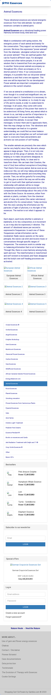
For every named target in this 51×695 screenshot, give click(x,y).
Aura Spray (9, 418)
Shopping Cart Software (15, 692)
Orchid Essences (12, 330)
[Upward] (44, 691)
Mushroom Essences (13, 349)
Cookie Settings (9, 676)
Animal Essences (12, 384)
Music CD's (10, 457)
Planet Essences (11, 393)
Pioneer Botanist (9, 654)
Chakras (5, 645)
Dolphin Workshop (12, 339)
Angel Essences (11, 335)
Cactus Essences (12, 359)
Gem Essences (11, 344)
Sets (7, 413)
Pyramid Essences (12, 408)
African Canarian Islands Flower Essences (20, 374)
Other (8, 452)
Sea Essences (11, 364)
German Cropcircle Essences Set (25, 570)
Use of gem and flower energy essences (19, 641)
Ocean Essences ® (12, 325)
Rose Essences (11, 388)
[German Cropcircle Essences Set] (25, 564)
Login (25, 544)
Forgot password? (14, 617)
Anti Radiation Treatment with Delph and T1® (22, 442)
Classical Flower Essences (15, 354)
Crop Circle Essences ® (14, 447)
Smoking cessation (13, 398)
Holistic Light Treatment (14, 423)
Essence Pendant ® (13, 433)
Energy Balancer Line (13, 379)
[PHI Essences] (11, 3)
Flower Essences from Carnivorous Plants (20, 403)
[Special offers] (44, 559)
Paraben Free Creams (13, 428)
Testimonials (7, 668)
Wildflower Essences (13, 369)
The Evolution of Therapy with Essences (19, 672)
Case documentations (11, 659)
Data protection (9, 663)
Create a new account (15, 613)
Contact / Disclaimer (11, 650)
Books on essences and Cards (17, 437)
